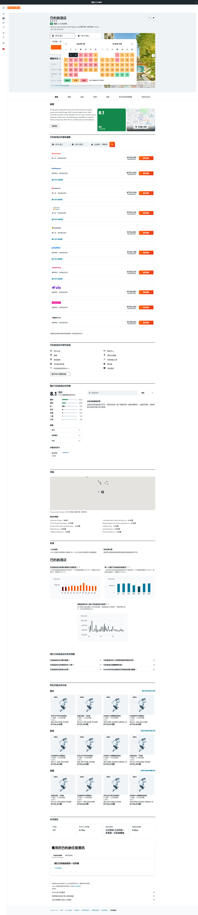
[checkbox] (60, 454)
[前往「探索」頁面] (3, 33)
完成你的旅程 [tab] (57, 855)
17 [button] (80, 65)
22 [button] (71, 70)
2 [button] (75, 55)
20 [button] (96, 65)
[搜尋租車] (3, 23)
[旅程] (3, 43)
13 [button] (95, 60)
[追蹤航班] (3, 37)
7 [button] (65, 60)
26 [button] (91, 70)
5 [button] (90, 55)
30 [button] (76, 75)
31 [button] (127, 75)
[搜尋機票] (3, 14)
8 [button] (70, 60)
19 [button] (90, 65)
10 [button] (81, 60)
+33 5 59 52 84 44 (56, 29)
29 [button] (71, 75)
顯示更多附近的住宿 (148, 691)
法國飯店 (76, 910)
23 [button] (76, 70)
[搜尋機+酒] (3, 27)
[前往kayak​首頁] (13, 8)
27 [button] (96, 70)
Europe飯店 (68, 910)
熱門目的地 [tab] (68, 855)
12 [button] (90, 60)
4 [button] (85, 55)
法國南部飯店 (95, 910)
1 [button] (117, 55)
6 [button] (95, 55)
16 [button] (76, 65)
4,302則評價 (62, 24)
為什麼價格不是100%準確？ (62, 900)
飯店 (61, 910)
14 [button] (66, 65)
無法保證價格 (76, 886)
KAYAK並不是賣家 (58, 892)
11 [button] (85, 60)
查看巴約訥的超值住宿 (148, 731)
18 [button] (86, 65)
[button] (195, 2)
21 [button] (66, 70)
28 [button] (66, 75)
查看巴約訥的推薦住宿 (148, 770)
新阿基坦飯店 (85, 910)
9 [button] (75, 60)
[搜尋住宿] (3, 18)
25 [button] (86, 70)
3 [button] (80, 55)
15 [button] (71, 65)
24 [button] (81, 70)
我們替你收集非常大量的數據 (63, 896)
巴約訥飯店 (58, 868)
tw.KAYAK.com (54, 910)
